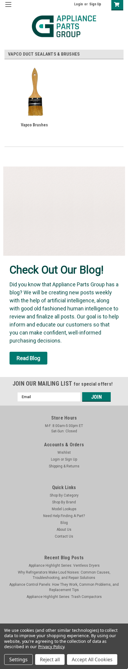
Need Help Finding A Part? (64, 516)
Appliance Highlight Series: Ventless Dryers (64, 565)
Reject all (50, 659)
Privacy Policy (51, 646)
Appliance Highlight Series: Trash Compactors (64, 597)
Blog (64, 523)
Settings (18, 659)
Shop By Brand (64, 502)
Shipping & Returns (64, 466)
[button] (28, 358)
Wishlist (64, 452)
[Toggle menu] (8, 8)
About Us (64, 529)
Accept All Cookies (92, 659)
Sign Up (95, 4)
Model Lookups (64, 509)
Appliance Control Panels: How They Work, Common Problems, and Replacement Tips (64, 587)
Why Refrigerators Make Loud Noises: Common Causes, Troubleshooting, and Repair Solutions (64, 575)
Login (78, 4)
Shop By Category (64, 495)
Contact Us (64, 536)
